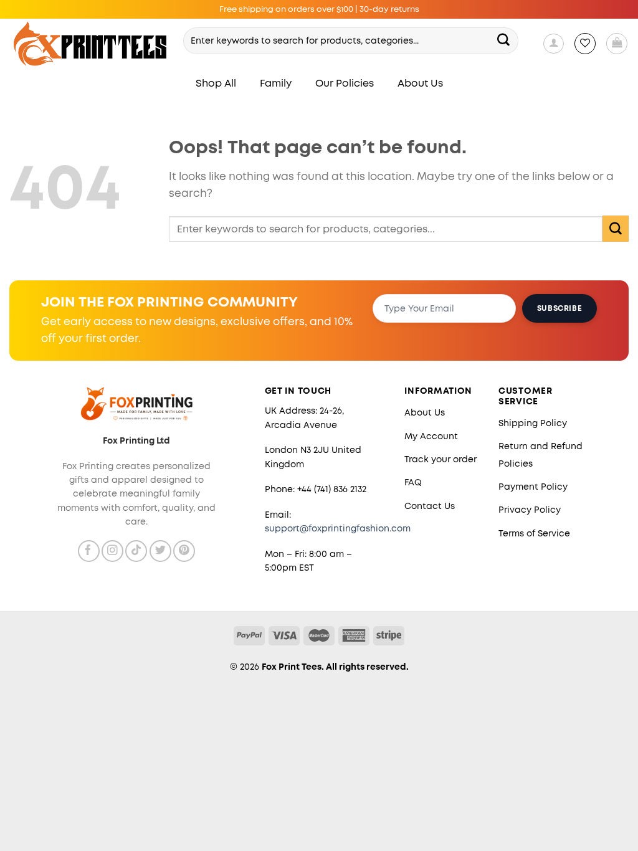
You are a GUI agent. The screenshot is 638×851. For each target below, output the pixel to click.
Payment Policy (533, 486)
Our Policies (344, 83)
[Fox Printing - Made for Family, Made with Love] (90, 44)
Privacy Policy (529, 509)
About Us (420, 83)
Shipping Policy (532, 423)
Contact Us (429, 506)
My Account (431, 436)
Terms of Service (534, 533)
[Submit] (503, 40)
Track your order (440, 459)
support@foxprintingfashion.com (338, 528)
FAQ (413, 482)
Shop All (216, 83)
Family (276, 83)
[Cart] (616, 43)
